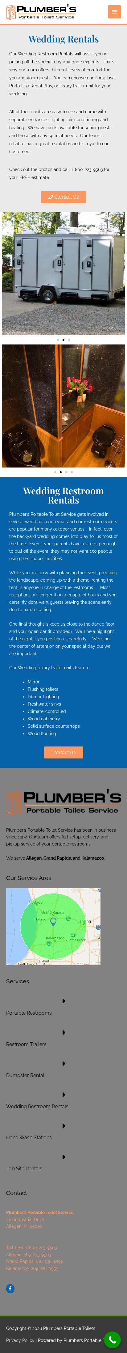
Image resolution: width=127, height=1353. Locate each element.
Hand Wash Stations (29, 1137)
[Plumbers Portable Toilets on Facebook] (10, 1288)
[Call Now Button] (112, 1339)
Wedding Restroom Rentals (37, 1106)
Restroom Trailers (26, 1044)
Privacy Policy (20, 1340)
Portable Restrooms (29, 1013)
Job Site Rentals (24, 1169)
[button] (58, 340)
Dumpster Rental (25, 1075)
